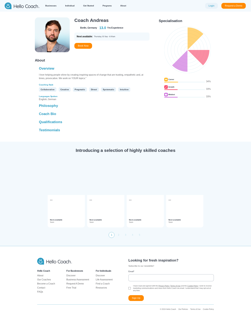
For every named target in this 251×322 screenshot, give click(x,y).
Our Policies (183, 309)
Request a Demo (233, 5)
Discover (71, 275)
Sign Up (136, 298)
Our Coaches (44, 279)
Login (211, 5)
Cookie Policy (192, 286)
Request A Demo (75, 283)
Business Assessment (77, 279)
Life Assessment (104, 279)
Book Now (83, 46)
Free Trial (71, 287)
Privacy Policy (163, 286)
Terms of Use (175, 286)
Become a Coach (46, 283)
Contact (41, 287)
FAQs (40, 292)
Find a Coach (103, 283)
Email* (131, 271)
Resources (101, 287)
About (40, 275)
